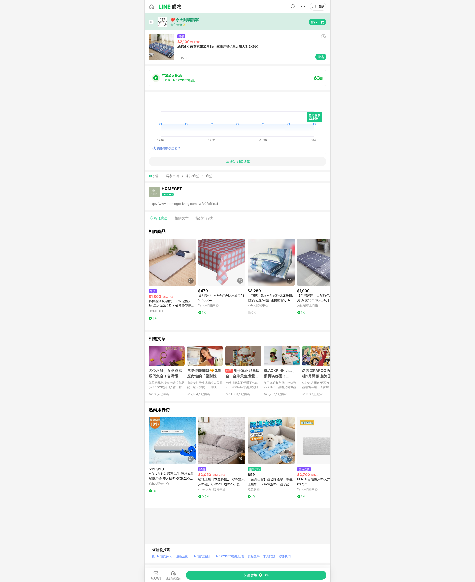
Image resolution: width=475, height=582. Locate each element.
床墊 (209, 176)
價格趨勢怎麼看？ (169, 148)
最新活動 (182, 556)
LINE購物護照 (201, 556)
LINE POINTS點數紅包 (229, 556)
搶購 (321, 57)
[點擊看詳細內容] (172, 262)
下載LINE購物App (160, 556)
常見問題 (269, 556)
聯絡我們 (285, 556)
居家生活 (172, 176)
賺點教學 (254, 556)
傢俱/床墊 (192, 176)
